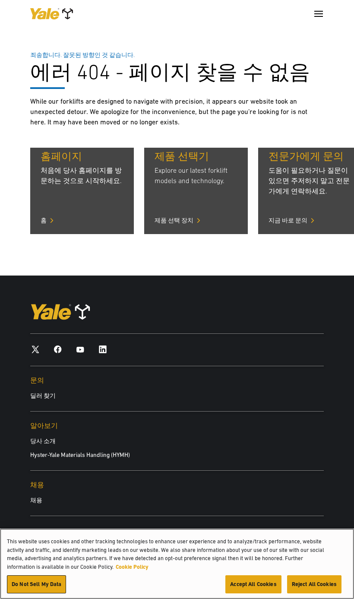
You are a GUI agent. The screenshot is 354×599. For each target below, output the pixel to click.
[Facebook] (58, 349)
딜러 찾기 (43, 395)
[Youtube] (80, 349)
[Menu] (318, 14)
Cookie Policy (132, 567)
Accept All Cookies (253, 584)
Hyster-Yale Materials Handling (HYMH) (80, 454)
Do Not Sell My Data (36, 584)
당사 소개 (43, 440)
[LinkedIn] (103, 349)
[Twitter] (35, 349)
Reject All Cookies (314, 584)
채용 (36, 500)
